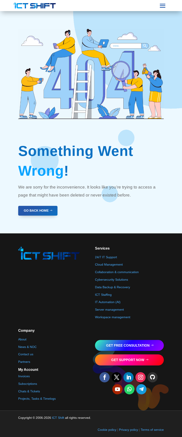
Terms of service (152, 429)
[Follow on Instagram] (140, 377)
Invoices (24, 376)
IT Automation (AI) (108, 302)
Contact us (25, 354)
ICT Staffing (103, 294)
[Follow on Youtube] (117, 389)
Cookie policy (107, 429)
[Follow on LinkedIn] (128, 377)
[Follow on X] (116, 377)
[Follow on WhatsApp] (129, 389)
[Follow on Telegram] (141, 389)
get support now (127, 360)
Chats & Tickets (29, 391)
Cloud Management (109, 264)
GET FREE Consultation (128, 345)
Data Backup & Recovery (112, 287)
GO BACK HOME (36, 210)
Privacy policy (128, 429)
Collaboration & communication (117, 272)
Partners (24, 362)
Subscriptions (27, 383)
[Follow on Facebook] (104, 377)
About (22, 339)
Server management (109, 309)
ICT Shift (58, 417)
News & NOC (27, 347)
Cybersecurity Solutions (111, 279)
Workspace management (112, 317)
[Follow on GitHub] (152, 377)
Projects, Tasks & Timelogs (37, 398)
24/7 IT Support (106, 257)
